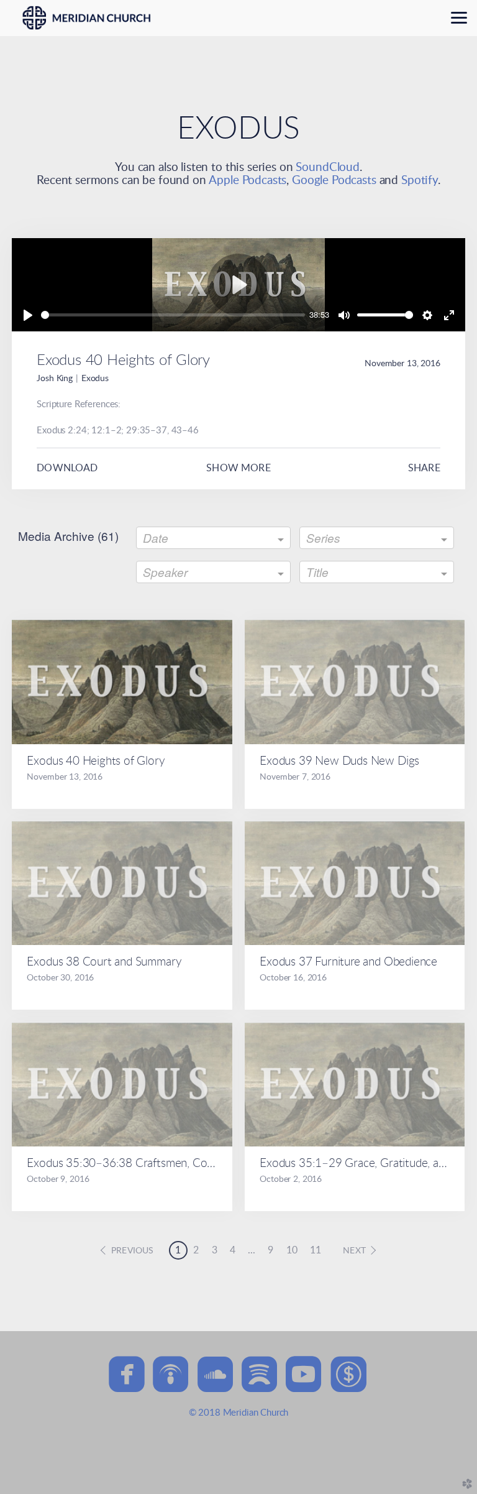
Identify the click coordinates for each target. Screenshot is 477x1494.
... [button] (251, 1250)
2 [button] (196, 1250)
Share (424, 468)
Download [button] (67, 468)
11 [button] (315, 1250)
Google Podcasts (334, 181)
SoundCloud (327, 167)
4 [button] (232, 1250)
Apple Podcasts (247, 181)
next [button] (354, 1251)
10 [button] (292, 1250)
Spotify (419, 181)
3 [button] (214, 1250)
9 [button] (270, 1250)
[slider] (173, 315)
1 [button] (178, 1250)
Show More (238, 468)
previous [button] (132, 1251)
